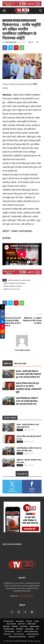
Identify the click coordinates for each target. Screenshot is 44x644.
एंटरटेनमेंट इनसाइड (9, 629)
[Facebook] (4, 47)
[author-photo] (22, 347)
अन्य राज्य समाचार (9, 632)
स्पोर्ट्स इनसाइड (29, 629)
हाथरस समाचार (25, 20)
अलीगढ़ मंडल (16, 20)
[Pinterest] (16, 47)
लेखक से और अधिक (20, 363)
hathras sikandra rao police (13, 286)
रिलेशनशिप (15, 626)
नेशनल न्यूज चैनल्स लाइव (31, 632)
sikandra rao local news (12, 289)
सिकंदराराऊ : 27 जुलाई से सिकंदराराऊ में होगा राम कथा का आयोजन (32, 320)
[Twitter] (10, 47)
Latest (5, 377)
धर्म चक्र (36, 621)
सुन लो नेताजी (23, 626)
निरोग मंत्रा (29, 621)
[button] (4, 10)
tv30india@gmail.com (26, 596)
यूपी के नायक (21, 624)
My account (19, 634)
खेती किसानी (19, 629)
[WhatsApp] (21, 47)
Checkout (7, 634)
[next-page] (7, 410)
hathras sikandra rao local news (14, 283)
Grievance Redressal (17, 637)
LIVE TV (19, 632)
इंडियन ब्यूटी (6, 626)
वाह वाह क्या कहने (11, 624)
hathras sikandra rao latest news (19, 280)
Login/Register (32, 634)
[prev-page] (4, 410)
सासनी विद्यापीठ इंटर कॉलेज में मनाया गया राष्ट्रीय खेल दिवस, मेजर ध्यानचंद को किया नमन (27, 401)
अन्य (37, 629)
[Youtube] (31, 612)
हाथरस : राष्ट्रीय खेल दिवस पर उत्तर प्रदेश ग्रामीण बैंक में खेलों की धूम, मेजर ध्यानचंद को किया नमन (28, 374)
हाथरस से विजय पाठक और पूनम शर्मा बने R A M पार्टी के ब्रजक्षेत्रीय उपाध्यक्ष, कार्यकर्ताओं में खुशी (28, 387)
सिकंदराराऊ (32, 20)
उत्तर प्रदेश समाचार (7, 20)
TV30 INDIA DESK (10, 42)
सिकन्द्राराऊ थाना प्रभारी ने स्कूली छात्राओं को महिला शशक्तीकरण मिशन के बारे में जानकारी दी (11, 322)
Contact (31, 637)
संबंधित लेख (7, 363)
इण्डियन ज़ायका (32, 624)
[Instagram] (18, 612)
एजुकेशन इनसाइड (34, 626)
